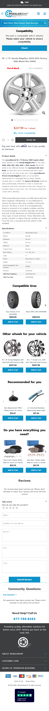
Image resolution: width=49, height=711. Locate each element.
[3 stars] (10, 508)
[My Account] (38, 13)
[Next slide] (45, 305)
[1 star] (3, 508)
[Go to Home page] (17, 13)
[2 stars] (7, 508)
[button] (2, 4)
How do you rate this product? (15, 505)
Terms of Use (18, 681)
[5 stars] (16, 508)
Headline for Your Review (13, 523)
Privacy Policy (30, 681)
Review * (6, 532)
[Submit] (43, 23)
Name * (6, 515)
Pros (5, 548)
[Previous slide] (4, 305)
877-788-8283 (24, 619)
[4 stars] (13, 508)
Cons (5, 563)
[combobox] (25, 23)
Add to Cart (13, 322)
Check (24, 48)
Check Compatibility (26, 133)
